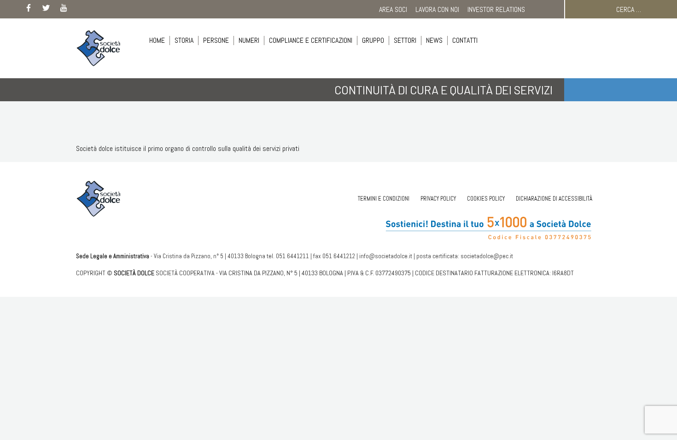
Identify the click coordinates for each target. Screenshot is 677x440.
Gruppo (373, 40)
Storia (184, 40)
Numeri (249, 40)
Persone (216, 40)
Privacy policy (438, 199)
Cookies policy (486, 199)
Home (157, 40)
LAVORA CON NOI (437, 9)
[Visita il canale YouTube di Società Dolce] (63, 9)
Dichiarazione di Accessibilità (554, 199)
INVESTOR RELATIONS (496, 9)
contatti (465, 40)
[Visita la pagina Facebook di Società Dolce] (28, 9)
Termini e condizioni (383, 199)
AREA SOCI (393, 9)
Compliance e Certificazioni (310, 40)
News (434, 40)
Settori (405, 40)
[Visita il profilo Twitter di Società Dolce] (46, 9)
